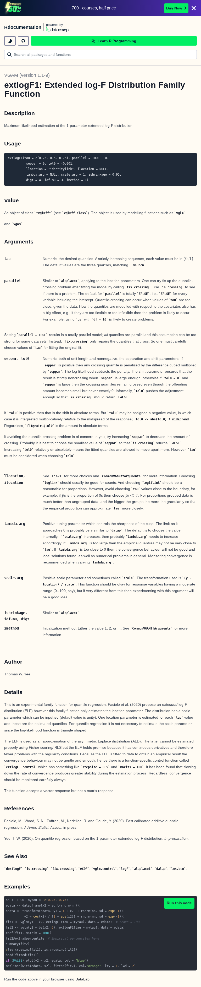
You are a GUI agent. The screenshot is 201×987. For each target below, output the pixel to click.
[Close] (193, 8)
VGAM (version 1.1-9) (27, 75)
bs (79, 319)
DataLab (82, 979)
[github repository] (23, 41)
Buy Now (174, 8)
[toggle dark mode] (10, 41)
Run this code (179, 903)
